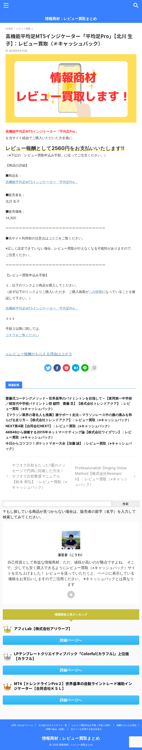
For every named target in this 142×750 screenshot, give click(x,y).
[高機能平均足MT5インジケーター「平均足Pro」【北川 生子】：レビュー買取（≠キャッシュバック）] (75, 367)
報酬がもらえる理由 (126, 725)
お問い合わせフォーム (22, 725)
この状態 (95, 292)
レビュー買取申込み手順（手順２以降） (92, 725)
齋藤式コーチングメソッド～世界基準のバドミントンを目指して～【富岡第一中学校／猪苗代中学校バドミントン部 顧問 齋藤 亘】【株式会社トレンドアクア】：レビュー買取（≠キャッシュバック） (69, 403)
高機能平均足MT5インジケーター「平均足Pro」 (42, 182)
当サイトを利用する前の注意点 (86, 729)
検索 (126, 504)
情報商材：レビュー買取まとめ (71, 18)
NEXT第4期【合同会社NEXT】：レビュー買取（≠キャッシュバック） (58, 426)
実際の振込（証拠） (56, 729)
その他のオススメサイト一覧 (52, 725)
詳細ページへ (71, 640)
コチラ (53, 238)
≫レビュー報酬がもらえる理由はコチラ (39, 354)
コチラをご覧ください (22, 335)
